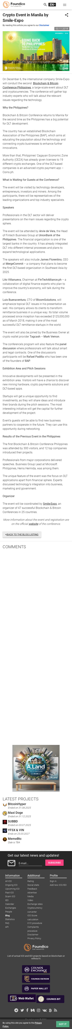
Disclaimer (44, 25)
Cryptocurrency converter (34, 908)
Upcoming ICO (12, 888)
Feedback (32, 888)
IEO (7, 900)
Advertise (32, 892)
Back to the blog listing (22, 534)
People (8, 911)
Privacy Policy (34, 938)
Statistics (10, 919)
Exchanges (10, 908)
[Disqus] (36, 597)
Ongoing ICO (11, 885)
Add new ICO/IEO (58, 885)
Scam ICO (10, 896)
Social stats (33, 885)
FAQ (7, 923)
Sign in (53, 881)
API (7, 927)
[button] (64, 5)
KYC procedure (34, 923)
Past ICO (9, 892)
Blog (7, 915)
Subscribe (54, 862)
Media (30, 896)
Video (30, 900)
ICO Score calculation (32, 915)
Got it (63, 1024)
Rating (30, 881)
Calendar (9, 904)
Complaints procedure (33, 927)
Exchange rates (35, 904)
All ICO (8, 881)
